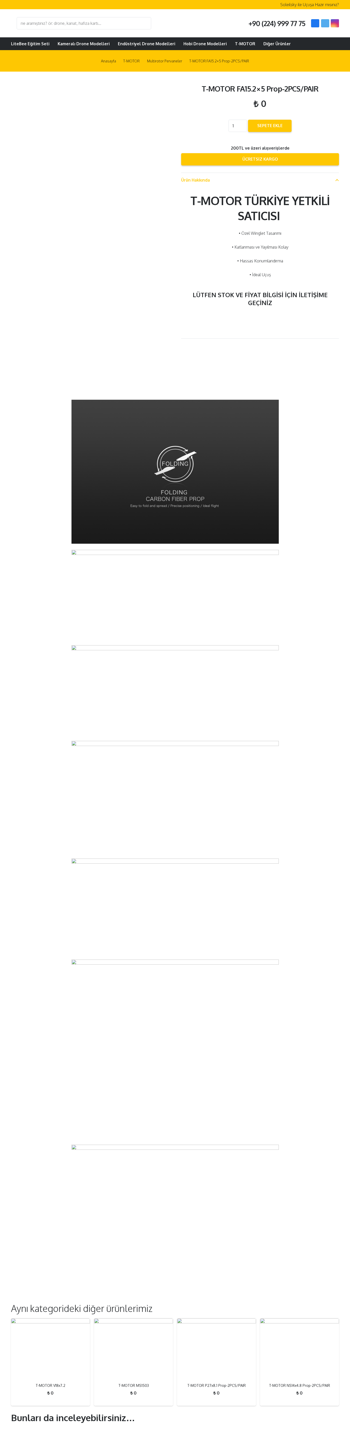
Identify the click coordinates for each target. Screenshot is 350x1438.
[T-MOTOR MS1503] (133, 1348)
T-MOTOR (131, 61)
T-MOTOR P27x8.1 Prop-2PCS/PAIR (216, 1385)
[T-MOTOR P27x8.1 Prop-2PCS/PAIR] (216, 1348)
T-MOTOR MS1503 (133, 1385)
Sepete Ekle (270, 125)
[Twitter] (325, 23)
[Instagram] (335, 23)
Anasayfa (108, 61)
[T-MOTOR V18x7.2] (50, 1348)
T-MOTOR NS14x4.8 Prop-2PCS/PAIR (299, 1385)
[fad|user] (320, 43)
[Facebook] (315, 23)
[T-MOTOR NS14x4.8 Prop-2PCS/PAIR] (299, 1348)
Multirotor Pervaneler (164, 61)
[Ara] (145, 23)
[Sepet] (333, 43)
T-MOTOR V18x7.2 (50, 1385)
